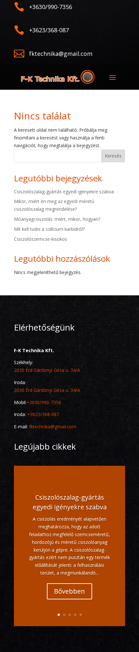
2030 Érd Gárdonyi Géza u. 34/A (47, 370)
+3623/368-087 (43, 414)
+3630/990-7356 (44, 402)
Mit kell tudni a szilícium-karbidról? (49, 229)
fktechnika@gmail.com (52, 426)
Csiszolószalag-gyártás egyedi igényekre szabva (64, 191)
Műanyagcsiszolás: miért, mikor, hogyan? (57, 219)
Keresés (113, 156)
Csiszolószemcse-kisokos (40, 239)
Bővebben (69, 591)
